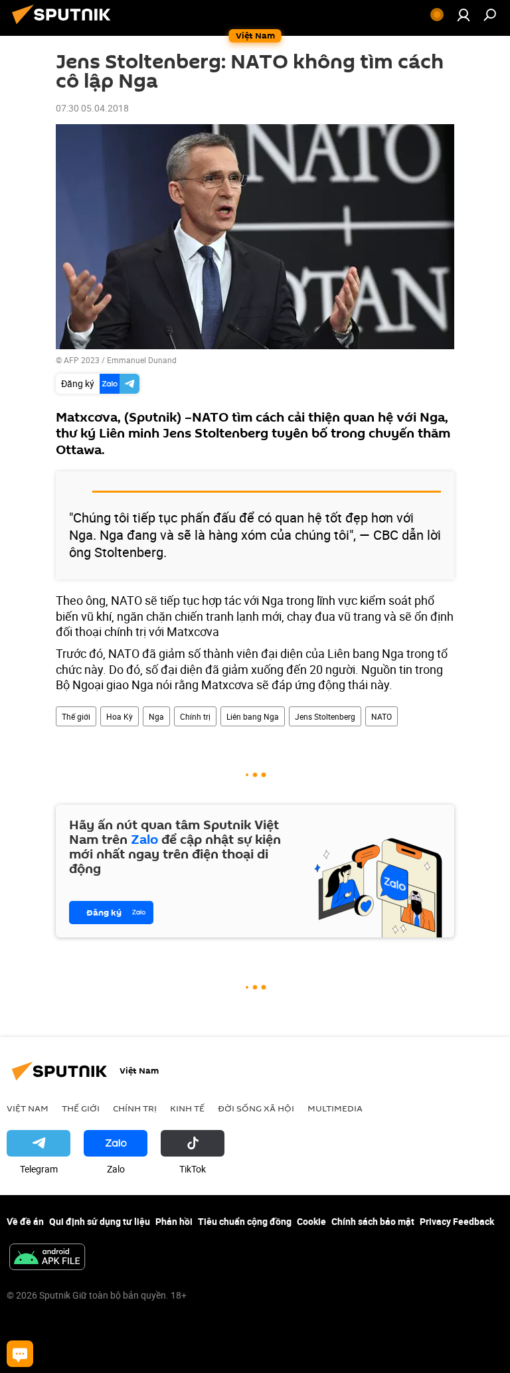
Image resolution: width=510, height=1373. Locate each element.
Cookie (311, 1221)
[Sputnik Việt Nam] (65, 25)
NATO (381, 716)
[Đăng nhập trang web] (463, 14)
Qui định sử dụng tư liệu (99, 1221)
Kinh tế (187, 1108)
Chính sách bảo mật (372, 1221)
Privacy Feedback (457, 1221)
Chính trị (195, 716)
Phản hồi (174, 1221)
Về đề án (25, 1221)
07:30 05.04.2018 (92, 108)
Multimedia (335, 1108)
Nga (156, 716)
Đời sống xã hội (256, 1108)
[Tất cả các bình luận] (20, 1353)
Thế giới (76, 716)
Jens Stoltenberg (325, 716)
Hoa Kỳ (119, 716)
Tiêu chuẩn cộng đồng (245, 1221)
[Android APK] (47, 1258)
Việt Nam (27, 1108)
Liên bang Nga (252, 716)
